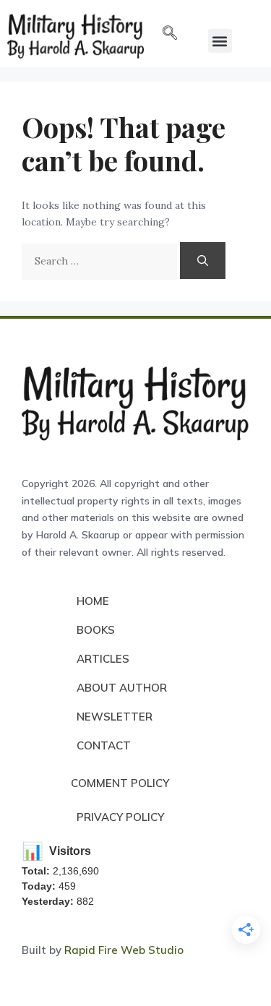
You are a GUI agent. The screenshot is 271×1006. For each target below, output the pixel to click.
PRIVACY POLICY (120, 817)
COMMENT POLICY (120, 783)
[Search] (202, 260)
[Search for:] (101, 260)
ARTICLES (103, 659)
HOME (93, 601)
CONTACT (104, 745)
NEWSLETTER (114, 716)
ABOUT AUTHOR (122, 688)
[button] (170, 34)
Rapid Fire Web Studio (124, 950)
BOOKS (96, 630)
